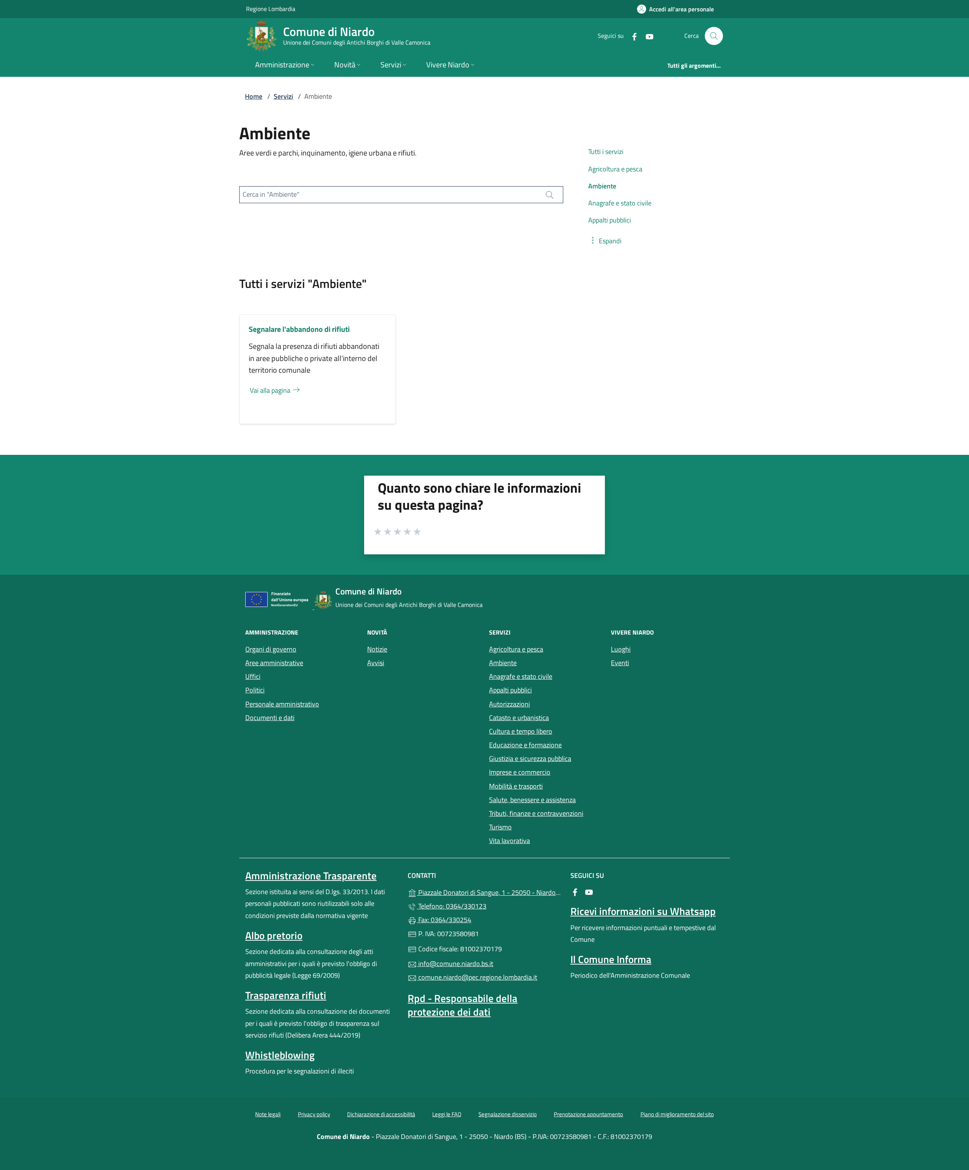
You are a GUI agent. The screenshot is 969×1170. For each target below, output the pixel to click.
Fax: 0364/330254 (444, 920)
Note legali (267, 1114)
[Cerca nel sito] (714, 36)
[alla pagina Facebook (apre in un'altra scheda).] (631, 36)
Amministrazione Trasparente (311, 876)
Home (253, 96)
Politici (255, 690)
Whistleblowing (280, 1055)
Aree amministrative (274, 663)
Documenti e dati (269, 718)
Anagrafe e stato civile (520, 676)
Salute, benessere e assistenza (532, 800)
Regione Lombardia (270, 8)
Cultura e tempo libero (520, 731)
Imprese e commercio (519, 772)
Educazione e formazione (525, 745)
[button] (605, 241)
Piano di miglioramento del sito (677, 1114)
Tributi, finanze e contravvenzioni (536, 813)
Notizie (377, 649)
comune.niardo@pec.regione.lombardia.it (477, 977)
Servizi (283, 96)
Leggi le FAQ (446, 1114)
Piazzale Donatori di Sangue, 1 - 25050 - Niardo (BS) (489, 892)
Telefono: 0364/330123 (451, 906)
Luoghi (621, 649)
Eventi (620, 663)
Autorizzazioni (509, 704)
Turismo (500, 827)
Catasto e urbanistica (519, 718)
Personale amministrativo (282, 704)
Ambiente (503, 663)
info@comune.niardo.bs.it (455, 963)
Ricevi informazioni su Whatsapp (643, 911)
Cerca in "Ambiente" (271, 194)
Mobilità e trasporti (516, 786)
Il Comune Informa (610, 959)
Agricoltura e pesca (516, 649)
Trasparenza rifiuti (285, 995)
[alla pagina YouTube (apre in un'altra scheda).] (646, 36)
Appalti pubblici (510, 690)
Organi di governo (270, 649)
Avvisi (375, 663)
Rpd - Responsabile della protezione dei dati (462, 1005)
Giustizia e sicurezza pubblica (530, 758)
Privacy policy (314, 1114)
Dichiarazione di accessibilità (381, 1114)
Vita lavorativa (509, 840)
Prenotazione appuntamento (588, 1114)
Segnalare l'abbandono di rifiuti (299, 329)
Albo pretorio (273, 935)
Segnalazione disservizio (507, 1114)
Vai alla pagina (271, 390)
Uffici (252, 676)
